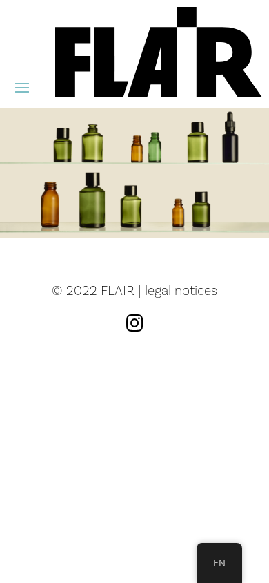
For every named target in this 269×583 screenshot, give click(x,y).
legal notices (181, 290)
